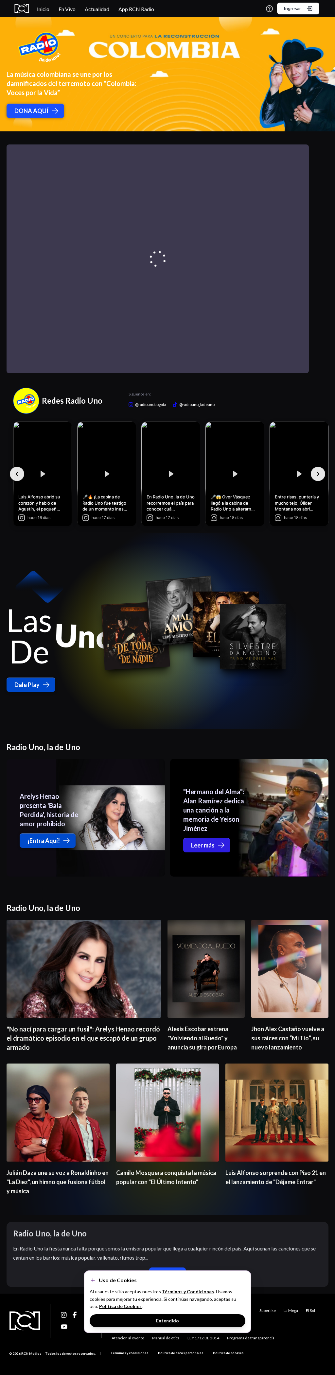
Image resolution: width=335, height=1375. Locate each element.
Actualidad (97, 9)
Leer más (203, 845)
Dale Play (27, 684)
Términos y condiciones (129, 1353)
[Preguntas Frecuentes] (269, 8)
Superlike (267, 1310)
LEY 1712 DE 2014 (203, 1337)
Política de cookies (228, 1353)
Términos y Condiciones (188, 1291)
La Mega (291, 1310)
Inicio (43, 9)
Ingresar (292, 8)
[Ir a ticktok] (64, 1315)
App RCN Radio (136, 9)
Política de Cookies (120, 1306)
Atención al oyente (128, 1337)
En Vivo (67, 9)
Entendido (167, 1320)
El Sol (310, 1310)
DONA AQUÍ (31, 110)
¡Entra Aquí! (43, 840)
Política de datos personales (180, 1353)
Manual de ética (166, 1337)
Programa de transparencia (250, 1337)
